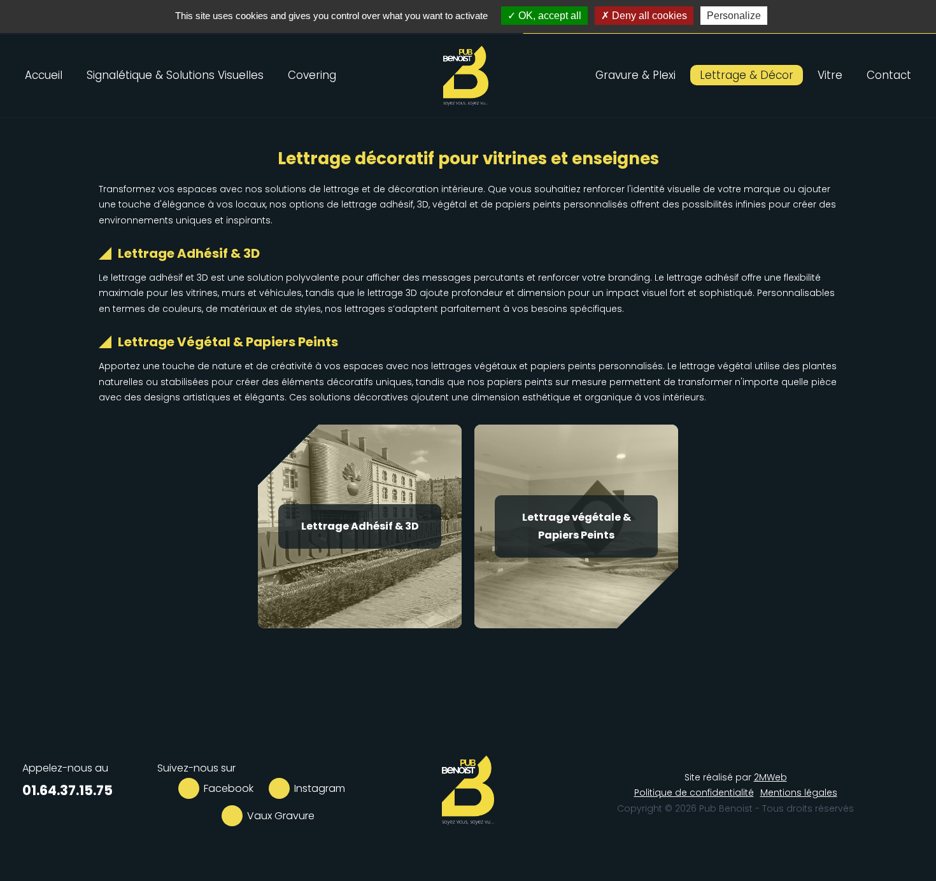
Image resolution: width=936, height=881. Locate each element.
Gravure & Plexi (635, 75)
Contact (889, 75)
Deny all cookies (648, 15)
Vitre (830, 75)
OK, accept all (548, 15)
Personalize (734, 15)
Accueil (43, 75)
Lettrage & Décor (746, 75)
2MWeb (770, 777)
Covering (312, 75)
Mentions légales (798, 792)
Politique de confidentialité (694, 792)
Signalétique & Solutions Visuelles (175, 75)
